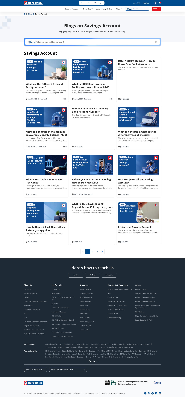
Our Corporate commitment (34, 330)
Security (55, 304)
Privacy (78, 393)
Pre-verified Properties (117, 344)
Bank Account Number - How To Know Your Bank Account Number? (137, 62)
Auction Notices (85, 326)
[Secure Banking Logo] (157, 382)
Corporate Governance (32, 310)
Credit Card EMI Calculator (109, 354)
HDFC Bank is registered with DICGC (133, 381)
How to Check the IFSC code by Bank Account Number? (90, 110)
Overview (27, 289)
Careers (27, 297)
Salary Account (145, 344)
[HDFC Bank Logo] (33, 3)
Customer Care (112, 297)
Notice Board (84, 305)
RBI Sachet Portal (58, 328)
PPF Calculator (137, 354)
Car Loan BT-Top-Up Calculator (97, 357)
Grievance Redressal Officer (145, 301)
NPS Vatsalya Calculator (130, 357)
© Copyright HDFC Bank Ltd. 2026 (36, 393)
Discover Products (71, 9)
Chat (94, 275)
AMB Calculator (92, 354)
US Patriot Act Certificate (60, 308)
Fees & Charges (85, 289)
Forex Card (93, 347)
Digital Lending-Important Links (146, 316)
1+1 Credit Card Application (62, 332)
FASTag (109, 347)
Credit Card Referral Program (62, 336)
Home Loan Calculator (52, 354)
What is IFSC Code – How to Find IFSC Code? (44, 181)
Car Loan (59, 344)
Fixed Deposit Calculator (53, 357)
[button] (91, 3)
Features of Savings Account (134, 227)
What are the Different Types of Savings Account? (44, 85)
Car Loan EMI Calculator (87, 351)
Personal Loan (50, 344)
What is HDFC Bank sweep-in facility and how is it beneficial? (90, 85)
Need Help (87, 9)
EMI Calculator (50, 351)
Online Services (85, 301)
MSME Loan (128, 347)
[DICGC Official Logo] (113, 382)
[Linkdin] (160, 393)
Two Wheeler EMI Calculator (108, 351)
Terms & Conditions (67, 393)
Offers (118, 9)
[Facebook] (145, 393)
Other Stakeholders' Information (35, 301)
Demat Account (63, 347)
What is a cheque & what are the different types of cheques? (137, 133)
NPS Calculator (114, 357)
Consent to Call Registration (117, 305)
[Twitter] (156, 393)
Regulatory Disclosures (32, 326)
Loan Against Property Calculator (73, 354)
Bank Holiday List (86, 297)
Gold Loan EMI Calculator (148, 351)
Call (76, 275)
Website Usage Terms (109, 393)
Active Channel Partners (116, 301)
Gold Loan (94, 344)
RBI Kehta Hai (57, 316)
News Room (28, 305)
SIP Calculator (149, 354)
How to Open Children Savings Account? (136, 181)
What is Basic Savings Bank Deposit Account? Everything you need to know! (91, 205)
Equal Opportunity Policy (144, 320)
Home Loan (103, 344)
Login (155, 9)
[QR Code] (107, 382)
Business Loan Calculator (128, 351)
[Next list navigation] (102, 251)
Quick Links (56, 289)
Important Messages (59, 312)
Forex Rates (84, 314)
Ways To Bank (85, 318)
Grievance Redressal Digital (145, 297)
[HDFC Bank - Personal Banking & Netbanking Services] (33, 383)
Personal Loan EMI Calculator (67, 351)
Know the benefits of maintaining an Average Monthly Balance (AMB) (46, 133)
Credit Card (74, 347)
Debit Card (84, 347)
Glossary (122, 393)
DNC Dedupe (140, 312)
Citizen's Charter (141, 289)
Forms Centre (84, 330)
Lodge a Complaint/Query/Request (119, 289)
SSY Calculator (125, 354)
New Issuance (57, 293)
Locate (110, 275)
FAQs (109, 293)
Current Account (50, 347)
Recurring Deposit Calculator (73, 357)
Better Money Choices (104, 9)
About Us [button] (137, 3)
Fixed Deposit (118, 347)
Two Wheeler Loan (82, 344)
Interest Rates (85, 310)
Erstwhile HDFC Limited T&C (34, 334)
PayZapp (102, 347)
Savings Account (133, 344)
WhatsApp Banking (114, 318)
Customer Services (86, 293)
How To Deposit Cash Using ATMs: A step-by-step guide (45, 228)
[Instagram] (149, 393)
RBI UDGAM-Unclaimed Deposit (63, 320)
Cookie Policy (54, 393)
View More (92, 361)
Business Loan (69, 344)
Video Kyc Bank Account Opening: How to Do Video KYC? (91, 181)
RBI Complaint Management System (65, 324)
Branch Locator (112, 314)
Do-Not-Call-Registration (116, 310)
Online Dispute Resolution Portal (35, 322)
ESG (25, 314)
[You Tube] (152, 393)
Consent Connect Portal (91, 393)
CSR (25, 318)
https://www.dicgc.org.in (127, 384)
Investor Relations (30, 293)
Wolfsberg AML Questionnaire (146, 293)
